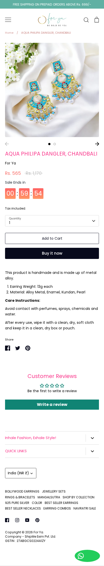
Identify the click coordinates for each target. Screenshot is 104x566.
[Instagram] (17, 520)
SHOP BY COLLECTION (78, 497)
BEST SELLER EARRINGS (61, 503)
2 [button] (55, 144)
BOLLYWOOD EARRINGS (22, 491)
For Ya (10, 163)
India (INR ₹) (18, 473)
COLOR (37, 503)
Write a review (52, 404)
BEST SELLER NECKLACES (23, 508)
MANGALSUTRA (49, 497)
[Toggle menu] (8, 19)
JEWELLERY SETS (54, 491)
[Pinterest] (37, 520)
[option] (52, 90)
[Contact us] (87, 556)
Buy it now (52, 253)
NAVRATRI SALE (84, 508)
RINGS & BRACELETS (20, 497)
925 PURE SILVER (17, 503)
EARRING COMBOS (57, 508)
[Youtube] (27, 520)
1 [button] (49, 144)
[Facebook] (7, 520)
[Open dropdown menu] (92, 438)
